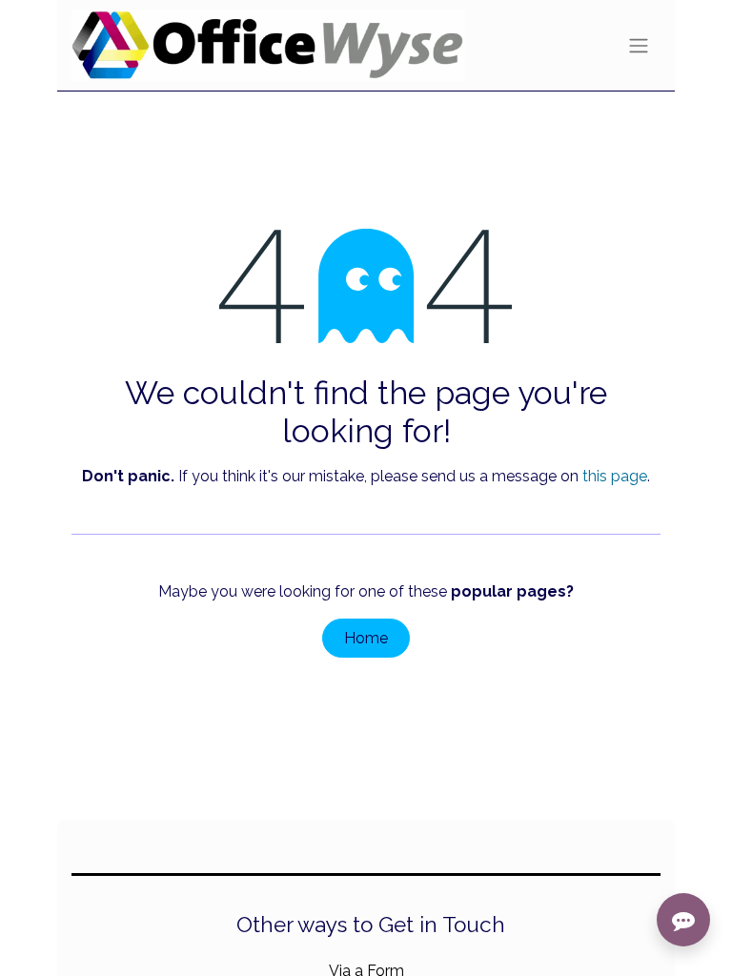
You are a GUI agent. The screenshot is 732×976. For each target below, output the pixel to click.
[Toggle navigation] (639, 45)
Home (366, 638)
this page (614, 476)
